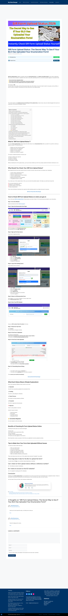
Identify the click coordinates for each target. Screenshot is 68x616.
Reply (10, 512)
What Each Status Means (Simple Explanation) (17, 124)
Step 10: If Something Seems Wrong (17, 123)
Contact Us (57, 2)
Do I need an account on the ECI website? (16, 136)
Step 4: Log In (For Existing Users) (17, 117)
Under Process (15, 127)
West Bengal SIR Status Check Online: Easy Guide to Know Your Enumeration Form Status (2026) (24, 493)
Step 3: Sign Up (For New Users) (17, 116)
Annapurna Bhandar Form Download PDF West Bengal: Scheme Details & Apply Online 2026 (15, 600)
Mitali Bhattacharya (15, 505)
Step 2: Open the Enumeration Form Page (18, 115)
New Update (51, 2)
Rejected (14, 129)
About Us (40, 614)
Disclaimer (58, 614)
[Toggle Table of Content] (30, 110)
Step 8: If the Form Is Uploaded (17, 121)
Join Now (57, 57)
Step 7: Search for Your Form (16, 120)
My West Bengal (12, 2)
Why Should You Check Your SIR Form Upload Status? (18, 112)
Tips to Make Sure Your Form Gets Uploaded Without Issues (19, 132)
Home (20, 2)
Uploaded (14, 125)
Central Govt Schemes (34, 2)
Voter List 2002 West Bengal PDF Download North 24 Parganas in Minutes (20, 492)
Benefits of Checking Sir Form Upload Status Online (18, 131)
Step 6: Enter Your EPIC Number (17, 119)
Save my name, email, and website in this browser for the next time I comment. (24, 552)
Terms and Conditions (52, 614)
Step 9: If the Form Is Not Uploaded (17, 122)
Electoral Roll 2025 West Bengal (34, 376)
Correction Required (15, 130)
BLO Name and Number (44, 2)
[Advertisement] (34, 12)
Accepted (14, 128)
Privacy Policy (45, 614)
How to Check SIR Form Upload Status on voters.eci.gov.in (19, 113)
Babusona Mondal (13, 138)
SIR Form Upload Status (19, 199)
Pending (14, 126)
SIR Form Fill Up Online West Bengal (34, 191)
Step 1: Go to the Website (15, 114)
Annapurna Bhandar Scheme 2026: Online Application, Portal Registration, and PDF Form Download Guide (16, 609)
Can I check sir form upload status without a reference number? (20, 135)
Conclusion (11, 137)
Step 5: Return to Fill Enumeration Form (18, 118)
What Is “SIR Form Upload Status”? (15, 111)
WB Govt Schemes (26, 2)
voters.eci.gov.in (22, 203)
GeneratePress (22, 614)
